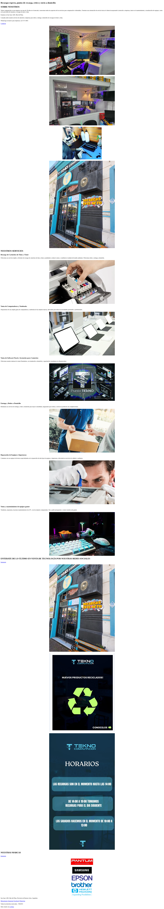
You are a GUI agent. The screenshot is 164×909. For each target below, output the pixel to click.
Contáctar (3, 23)
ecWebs (12, 907)
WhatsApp (22, 901)
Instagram (3, 562)
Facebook (16, 901)
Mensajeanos (4, 901)
